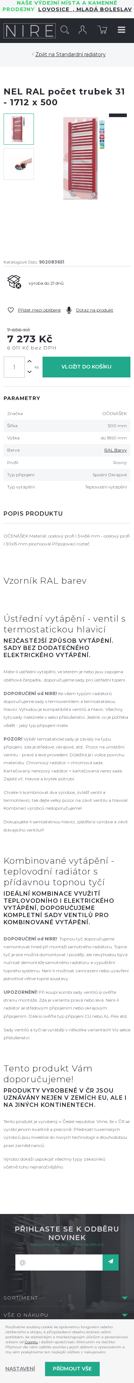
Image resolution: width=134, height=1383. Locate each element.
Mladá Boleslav (103, 9)
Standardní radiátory (81, 54)
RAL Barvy (115, 450)
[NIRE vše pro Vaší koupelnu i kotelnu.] (30, 30)
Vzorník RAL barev (45, 580)
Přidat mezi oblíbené (39, 310)
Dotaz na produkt (94, 310)
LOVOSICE (55, 9)
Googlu (31, 1342)
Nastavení (20, 1368)
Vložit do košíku (86, 366)
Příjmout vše (72, 1368)
